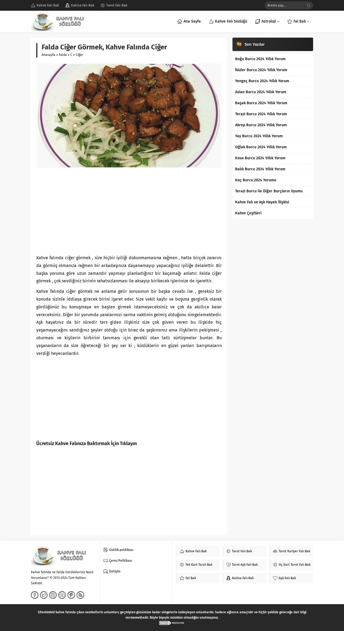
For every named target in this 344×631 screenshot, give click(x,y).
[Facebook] (34, 595)
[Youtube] (62, 595)
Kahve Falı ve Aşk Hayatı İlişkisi (262, 202)
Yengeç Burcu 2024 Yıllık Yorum (262, 81)
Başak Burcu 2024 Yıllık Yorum (261, 103)
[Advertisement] (129, 211)
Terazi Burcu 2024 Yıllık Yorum (261, 114)
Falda (63, 55)
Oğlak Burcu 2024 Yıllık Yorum (261, 147)
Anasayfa (48, 55)
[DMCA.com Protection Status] (172, 623)
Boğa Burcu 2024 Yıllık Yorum (260, 59)
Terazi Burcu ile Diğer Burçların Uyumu (269, 191)
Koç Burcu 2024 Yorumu (255, 180)
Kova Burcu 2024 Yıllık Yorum (260, 158)
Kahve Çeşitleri (248, 213)
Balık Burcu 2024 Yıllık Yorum (260, 169)
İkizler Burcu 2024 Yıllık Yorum (261, 70)
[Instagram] (53, 595)
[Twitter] (44, 595)
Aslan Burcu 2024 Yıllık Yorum (260, 92)
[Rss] (80, 595)
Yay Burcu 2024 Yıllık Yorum (259, 136)
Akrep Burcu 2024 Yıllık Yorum (261, 125)
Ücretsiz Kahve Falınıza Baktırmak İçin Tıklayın (86, 443)
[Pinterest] (71, 595)
